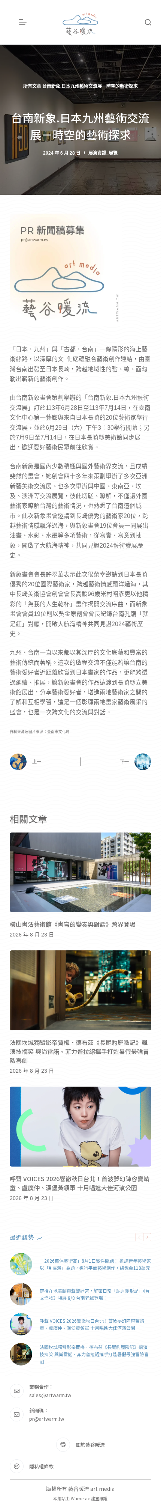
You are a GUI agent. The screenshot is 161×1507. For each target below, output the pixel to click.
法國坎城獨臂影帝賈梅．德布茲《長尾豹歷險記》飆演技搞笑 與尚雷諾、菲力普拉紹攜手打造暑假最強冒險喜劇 (79, 1051)
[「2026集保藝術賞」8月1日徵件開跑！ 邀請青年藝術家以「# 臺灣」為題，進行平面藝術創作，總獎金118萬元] (21, 1264)
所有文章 (32, 86)
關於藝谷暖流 (90, 1444)
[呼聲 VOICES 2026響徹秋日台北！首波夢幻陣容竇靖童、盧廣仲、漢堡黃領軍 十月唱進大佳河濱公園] (80, 1127)
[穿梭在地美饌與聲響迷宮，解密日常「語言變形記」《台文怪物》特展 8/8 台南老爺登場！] (21, 1294)
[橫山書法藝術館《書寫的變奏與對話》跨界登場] (80, 872)
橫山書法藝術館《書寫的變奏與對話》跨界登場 (73, 924)
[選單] (23, 22)
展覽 (113, 153)
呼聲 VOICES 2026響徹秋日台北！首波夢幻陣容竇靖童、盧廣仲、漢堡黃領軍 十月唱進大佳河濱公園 (79, 1183)
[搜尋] (148, 22)
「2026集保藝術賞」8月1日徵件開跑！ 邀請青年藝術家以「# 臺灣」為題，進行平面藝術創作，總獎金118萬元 (95, 1264)
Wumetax (80, 1498)
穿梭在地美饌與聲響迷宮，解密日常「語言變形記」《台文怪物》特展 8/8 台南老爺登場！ (95, 1294)
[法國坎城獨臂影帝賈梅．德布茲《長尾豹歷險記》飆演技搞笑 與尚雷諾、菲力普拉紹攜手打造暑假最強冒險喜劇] (80, 990)
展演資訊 (97, 153)
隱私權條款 (41, 1466)
